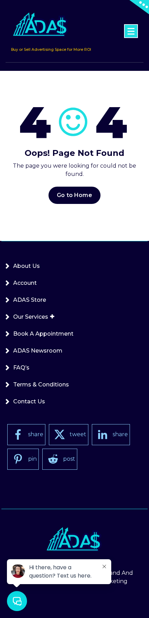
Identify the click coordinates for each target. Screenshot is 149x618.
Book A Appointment (43, 333)
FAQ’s (21, 367)
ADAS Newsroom (37, 350)
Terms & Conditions (41, 384)
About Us (26, 266)
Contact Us (29, 401)
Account (25, 283)
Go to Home (74, 195)
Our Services (30, 316)
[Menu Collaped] (131, 31)
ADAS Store (29, 300)
